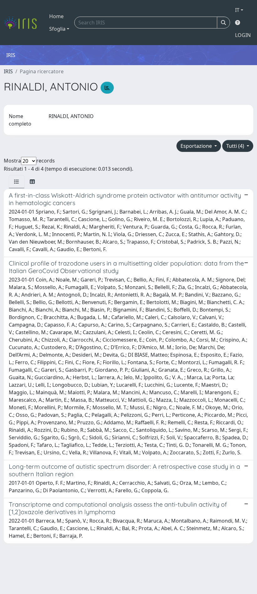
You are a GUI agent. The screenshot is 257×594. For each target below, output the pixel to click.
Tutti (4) (235, 145)
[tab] (16, 181)
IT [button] (237, 10)
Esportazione (197, 145)
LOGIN (243, 35)
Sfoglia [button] (57, 28)
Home (56, 16)
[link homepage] (23, 22)
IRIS (8, 71)
